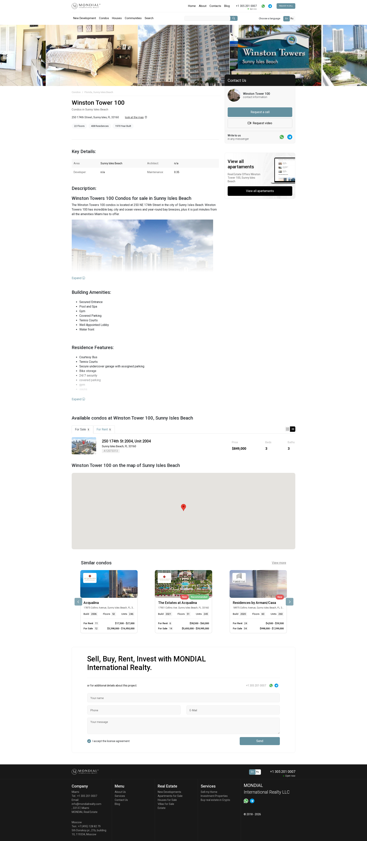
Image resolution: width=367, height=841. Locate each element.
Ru (292, 18)
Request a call (286, 6)
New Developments (169, 791)
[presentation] (6, 55)
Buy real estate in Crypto (215, 799)
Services (120, 795)
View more (279, 563)
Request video (262, 123)
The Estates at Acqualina (177, 603)
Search (149, 18)
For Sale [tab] (82, 429)
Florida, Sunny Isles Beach (98, 92)
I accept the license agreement (111, 741)
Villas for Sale (166, 803)
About (202, 6)
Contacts (215, 6)
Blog (227, 6)
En (286, 18)
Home (192, 6)
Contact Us (121, 799)
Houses (117, 18)
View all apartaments (260, 191)
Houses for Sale (167, 799)
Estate (162, 807)
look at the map (134, 117)
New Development (84, 18)
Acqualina (91, 603)
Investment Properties (214, 795)
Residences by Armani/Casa (254, 603)
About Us (120, 791)
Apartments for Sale (170, 795)
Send (259, 741)
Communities (133, 18)
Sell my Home (209, 791)
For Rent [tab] (104, 429)
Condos (104, 18)
